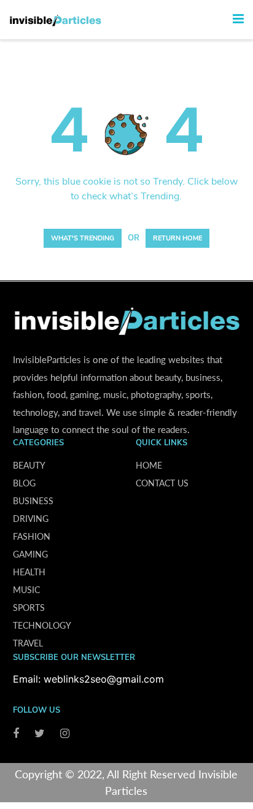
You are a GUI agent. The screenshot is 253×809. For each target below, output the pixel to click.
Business (33, 501)
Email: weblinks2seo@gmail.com (88, 679)
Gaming (30, 554)
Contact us (162, 483)
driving (31, 518)
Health (29, 572)
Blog (24, 483)
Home (149, 465)
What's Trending (82, 238)
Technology (42, 625)
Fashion (31, 536)
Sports (29, 607)
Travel (28, 643)
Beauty (29, 465)
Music (26, 590)
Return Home (177, 238)
